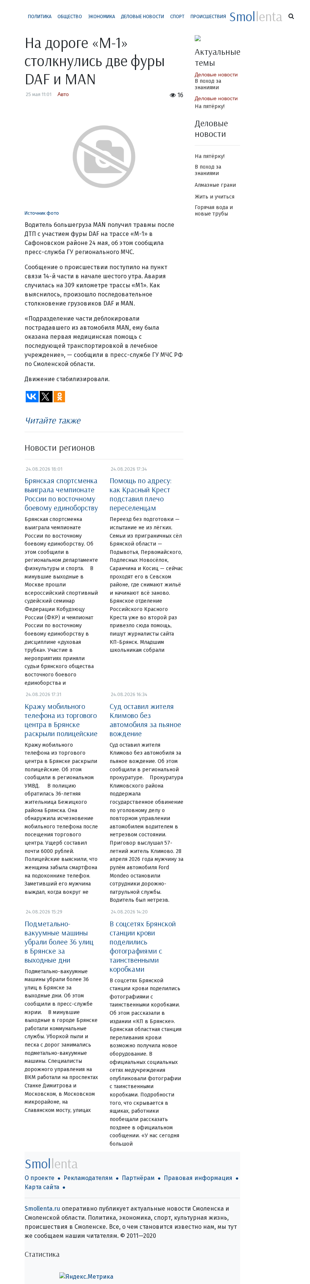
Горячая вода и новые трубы (214, 210)
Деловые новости (142, 16)
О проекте (39, 1178)
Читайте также (52, 420)
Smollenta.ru (42, 1208)
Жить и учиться (214, 197)
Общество (69, 16)
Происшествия (208, 16)
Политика (39, 16)
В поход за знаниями (208, 84)
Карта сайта (42, 1187)
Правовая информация (198, 1178)
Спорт (177, 16)
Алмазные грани (215, 185)
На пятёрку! (210, 106)
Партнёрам (138, 1178)
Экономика (101, 16)
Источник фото (42, 213)
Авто (63, 94)
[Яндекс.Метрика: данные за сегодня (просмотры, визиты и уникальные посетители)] (86, 1276)
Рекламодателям (88, 1178)
